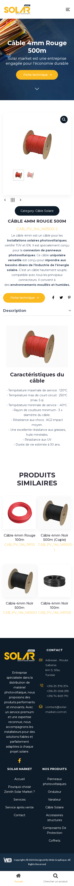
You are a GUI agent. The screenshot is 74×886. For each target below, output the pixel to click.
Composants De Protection (54, 830)
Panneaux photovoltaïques (54, 781)
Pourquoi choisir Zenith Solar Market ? (19, 789)
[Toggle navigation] (59, 9)
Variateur (54, 799)
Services (19, 799)
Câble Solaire (54, 807)
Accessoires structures (54, 817)
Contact (19, 815)
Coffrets (54, 840)
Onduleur (54, 792)
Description (14, 310)
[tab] (37, 311)
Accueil (19, 779)
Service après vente (19, 807)
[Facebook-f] (19, 760)
